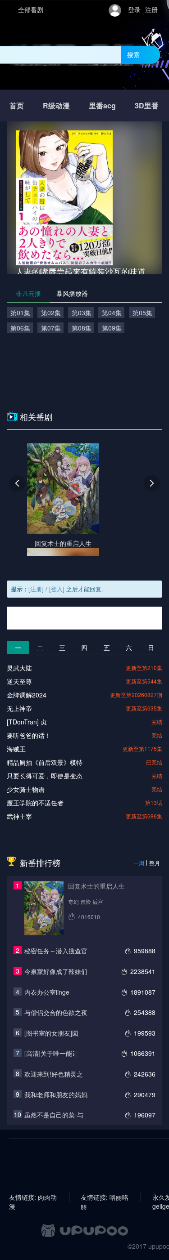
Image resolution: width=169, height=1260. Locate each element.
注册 (151, 9)
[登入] (56, 589)
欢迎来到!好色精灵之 (53, 1073)
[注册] (36, 589)
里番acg (102, 105)
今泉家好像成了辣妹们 (55, 971)
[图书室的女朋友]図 (51, 1032)
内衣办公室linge (46, 991)
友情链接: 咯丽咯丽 (104, 1197)
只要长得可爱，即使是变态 (44, 775)
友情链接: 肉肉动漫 (33, 1197)
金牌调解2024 (26, 694)
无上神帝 (19, 708)
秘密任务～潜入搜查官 (55, 950)
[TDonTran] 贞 (27, 721)
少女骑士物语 (26, 789)
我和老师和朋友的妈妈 (55, 1094)
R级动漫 (56, 105)
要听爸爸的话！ (29, 735)
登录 (134, 9)
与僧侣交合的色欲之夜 (55, 1012)
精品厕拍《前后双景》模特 (44, 762)
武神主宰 (19, 816)
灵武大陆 (19, 667)
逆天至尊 (19, 681)
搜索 (133, 54)
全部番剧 (30, 9)
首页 (16, 105)
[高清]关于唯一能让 (51, 1053)
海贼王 (16, 748)
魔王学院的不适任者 (35, 802)
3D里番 (147, 105)
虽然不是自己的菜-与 (53, 1114)
